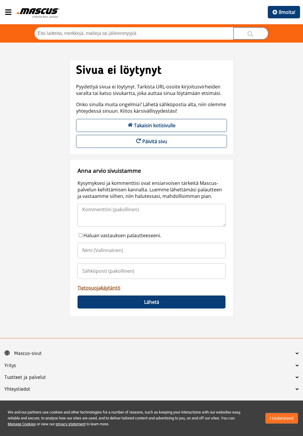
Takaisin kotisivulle (154, 125)
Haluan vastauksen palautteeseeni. (122, 235)
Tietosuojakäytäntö (99, 288)
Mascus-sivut (28, 353)
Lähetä (151, 302)
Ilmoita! (287, 12)
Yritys (10, 365)
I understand (282, 418)
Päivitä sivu (154, 141)
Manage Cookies (22, 424)
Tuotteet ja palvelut (25, 377)
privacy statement (71, 424)
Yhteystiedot (17, 389)
